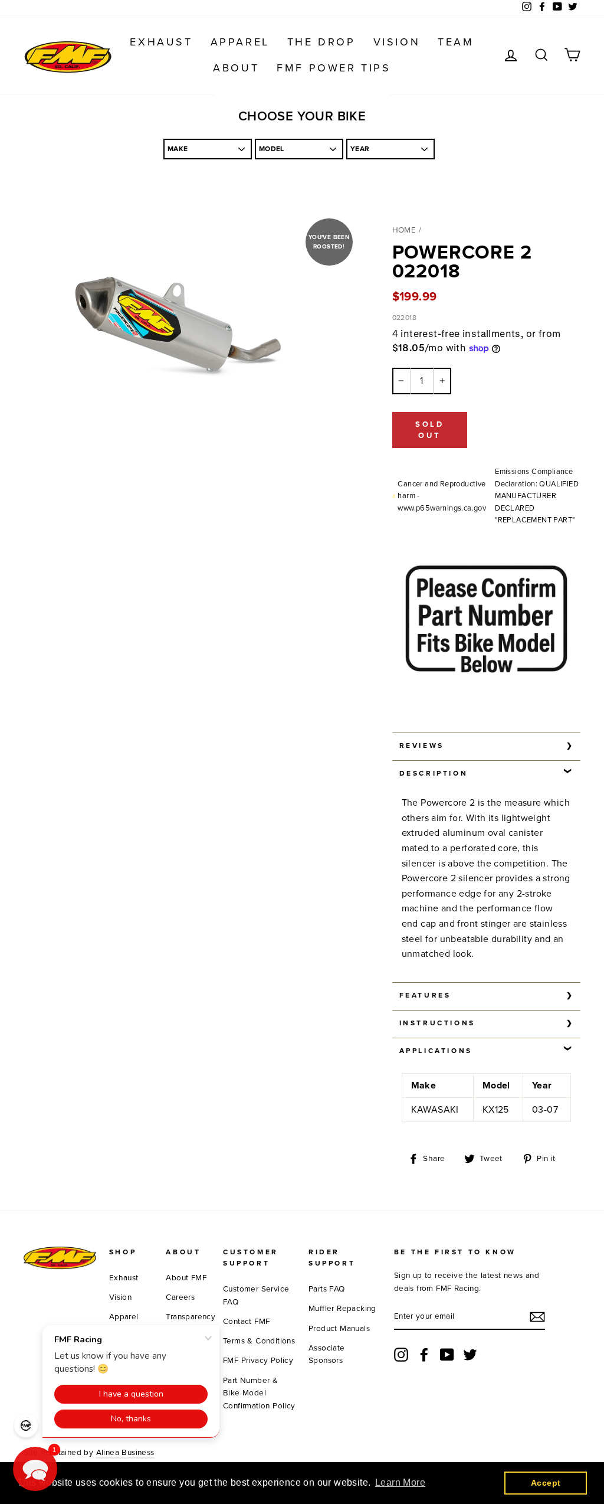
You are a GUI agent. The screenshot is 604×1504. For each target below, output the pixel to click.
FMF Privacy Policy (258, 1360)
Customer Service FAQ (256, 1295)
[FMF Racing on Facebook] (424, 1355)
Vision (397, 41)
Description (433, 773)
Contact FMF (246, 1321)
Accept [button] (545, 1482)
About (236, 67)
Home (404, 230)
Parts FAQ (326, 1289)
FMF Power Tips (333, 67)
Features (425, 995)
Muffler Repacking (342, 1308)
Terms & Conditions (259, 1341)
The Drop (321, 41)
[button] (35, 1469)
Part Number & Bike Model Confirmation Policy (259, 1393)
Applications (435, 1051)
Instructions (437, 1023)
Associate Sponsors (326, 1354)
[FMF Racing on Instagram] (401, 1355)
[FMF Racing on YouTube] (447, 1355)
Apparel (240, 41)
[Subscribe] (537, 1317)
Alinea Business (125, 1452)
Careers (180, 1297)
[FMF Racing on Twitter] (470, 1355)
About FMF (186, 1278)
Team (456, 41)
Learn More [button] (400, 1482)
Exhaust (161, 41)
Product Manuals (339, 1328)
